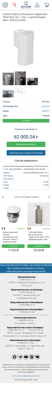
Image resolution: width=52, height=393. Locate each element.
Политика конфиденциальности (26, 376)
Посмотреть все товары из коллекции (26, 153)
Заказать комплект (26, 144)
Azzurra (45, 106)
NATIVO (45, 111)
